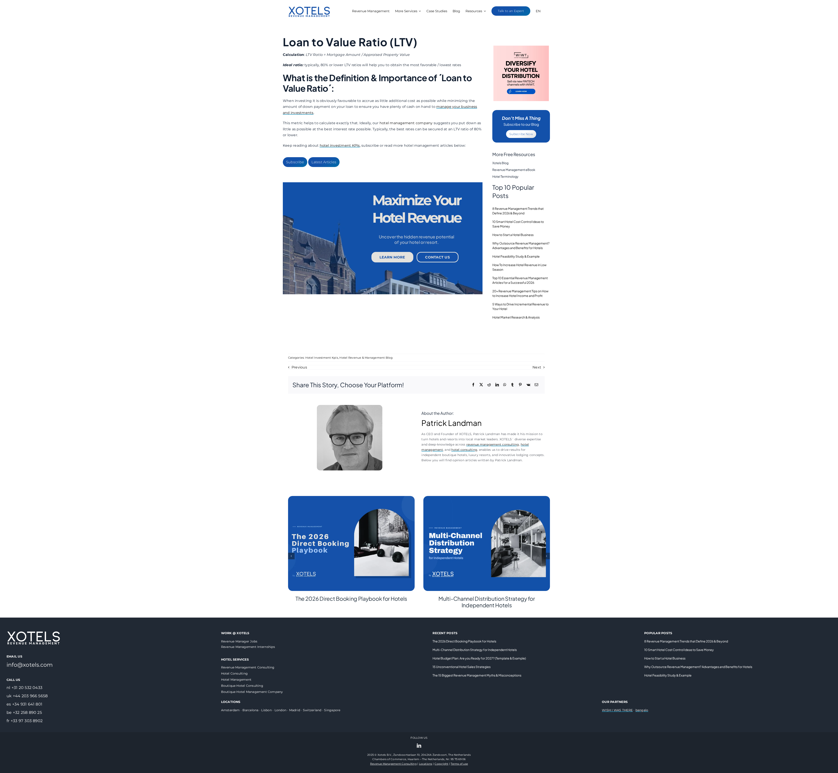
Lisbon (266, 710)
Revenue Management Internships (248, 647)
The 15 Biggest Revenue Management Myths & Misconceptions (477, 675)
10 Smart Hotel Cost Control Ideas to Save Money (679, 650)
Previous (299, 367)
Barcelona (250, 710)
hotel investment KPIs (340, 145)
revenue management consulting (492, 444)
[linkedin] (419, 746)
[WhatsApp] (504, 385)
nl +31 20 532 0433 (24, 687)
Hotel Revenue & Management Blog (365, 357)
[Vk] (528, 385)
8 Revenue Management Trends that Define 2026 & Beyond (686, 641)
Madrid (294, 710)
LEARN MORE (392, 257)
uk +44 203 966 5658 (27, 696)
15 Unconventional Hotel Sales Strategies (462, 667)
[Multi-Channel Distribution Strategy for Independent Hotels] (486, 498)
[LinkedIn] (497, 385)
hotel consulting (464, 450)
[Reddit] (489, 385)
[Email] (536, 385)
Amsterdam (230, 710)
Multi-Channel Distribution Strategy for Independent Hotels (486, 602)
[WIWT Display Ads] (521, 47)
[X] (481, 385)
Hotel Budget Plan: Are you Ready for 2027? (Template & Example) (479, 658)
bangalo (641, 710)
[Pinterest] (520, 385)
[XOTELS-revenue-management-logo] (309, 3)
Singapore (332, 710)
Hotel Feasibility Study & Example (516, 256)
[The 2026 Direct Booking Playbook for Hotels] (351, 498)
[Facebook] (473, 385)
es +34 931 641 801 (24, 704)
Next (536, 367)
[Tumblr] (512, 385)
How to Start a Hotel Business (513, 235)
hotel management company (406, 123)
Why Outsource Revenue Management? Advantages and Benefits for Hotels (698, 667)
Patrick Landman (451, 423)
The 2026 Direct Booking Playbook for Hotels (351, 598)
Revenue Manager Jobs (239, 641)
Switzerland (312, 710)
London (280, 710)
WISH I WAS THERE (617, 710)
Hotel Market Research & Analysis (516, 317)
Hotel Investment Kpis (321, 357)
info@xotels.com (30, 664)
